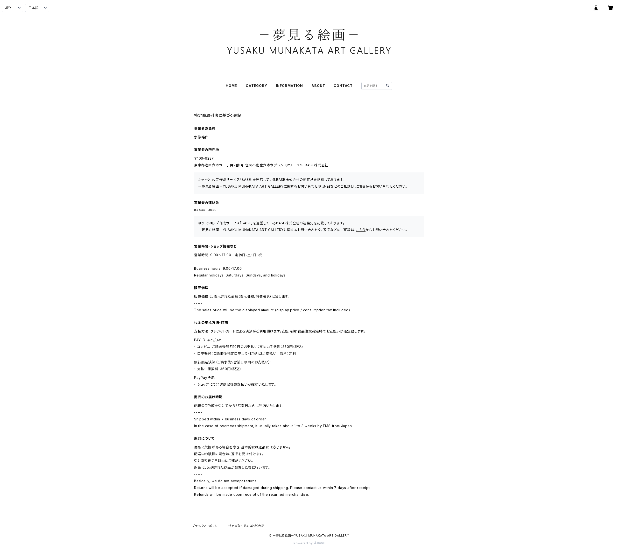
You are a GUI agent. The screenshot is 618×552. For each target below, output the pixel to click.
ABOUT (318, 86)
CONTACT (343, 86)
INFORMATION (289, 86)
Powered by (304, 543)
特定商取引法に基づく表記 (246, 526)
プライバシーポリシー (206, 526)
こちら (360, 186)
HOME (231, 86)
